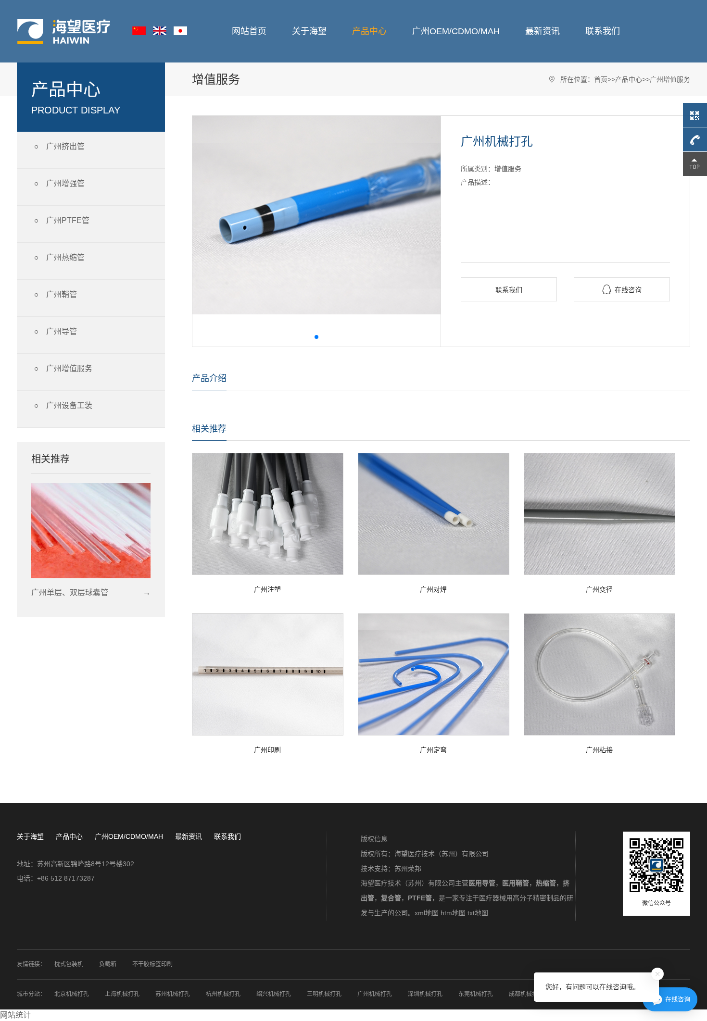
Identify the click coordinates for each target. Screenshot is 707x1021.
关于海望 (309, 31)
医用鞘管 (515, 883)
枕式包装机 (68, 964)
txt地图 (477, 913)
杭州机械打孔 (223, 994)
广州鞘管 (54, 295)
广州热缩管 (58, 258)
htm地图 (453, 913)
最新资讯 (542, 31)
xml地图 (427, 913)
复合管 (391, 898)
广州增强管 (58, 184)
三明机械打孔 (324, 994)
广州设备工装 (61, 406)
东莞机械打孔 (475, 994)
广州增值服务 (61, 369)
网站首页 (249, 31)
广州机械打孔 (374, 994)
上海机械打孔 (122, 994)
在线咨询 (622, 290)
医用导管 (481, 883)
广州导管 (54, 332)
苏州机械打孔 (172, 994)
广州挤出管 (58, 147)
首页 (600, 79)
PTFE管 (420, 898)
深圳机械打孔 (425, 994)
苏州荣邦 (407, 868)
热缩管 (546, 883)
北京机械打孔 (71, 994)
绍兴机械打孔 (273, 994)
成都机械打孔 (526, 994)
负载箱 (107, 964)
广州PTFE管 (60, 221)
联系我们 (602, 31)
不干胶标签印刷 (152, 964)
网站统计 (15, 1015)
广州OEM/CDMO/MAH (456, 31)
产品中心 (369, 31)
